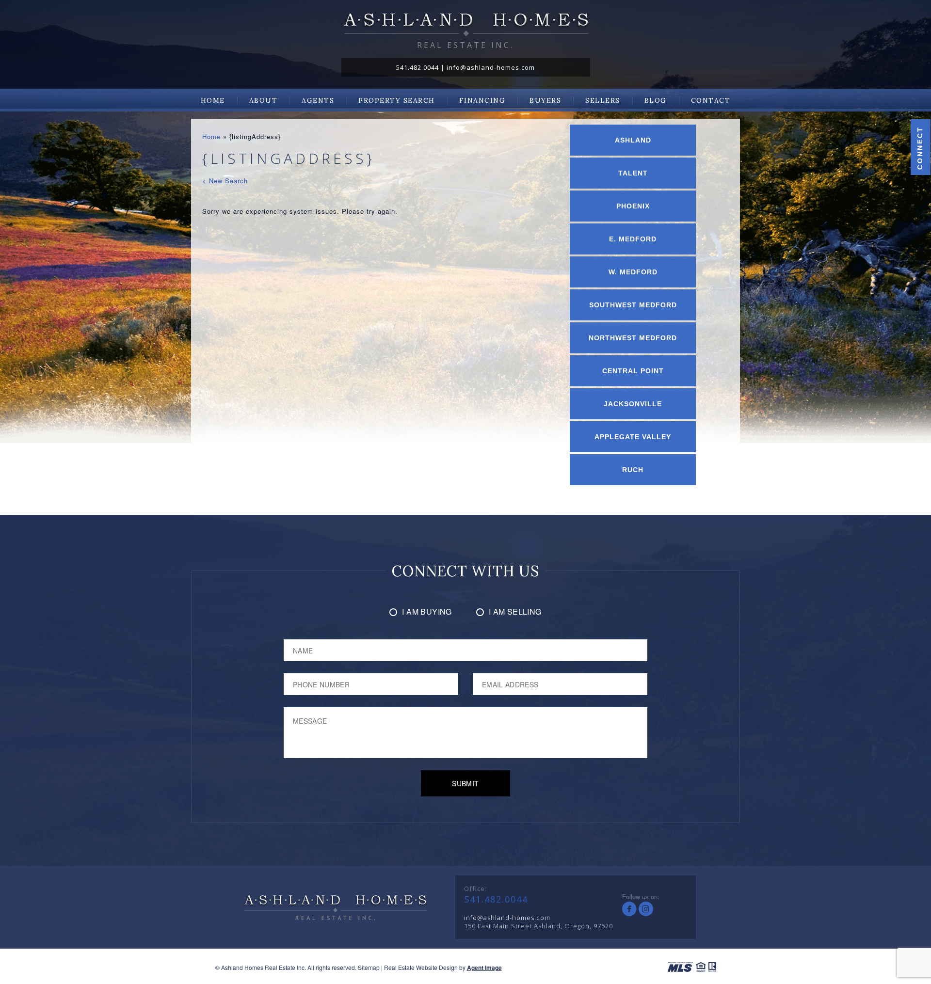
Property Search (396, 100)
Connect (920, 148)
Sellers (602, 100)
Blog (655, 100)
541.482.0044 (417, 67)
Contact (711, 100)
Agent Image (484, 967)
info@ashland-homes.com (491, 67)
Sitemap (369, 967)
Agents (318, 100)
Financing (482, 100)
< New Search (225, 180)
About (263, 100)
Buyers (545, 100)
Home (213, 100)
